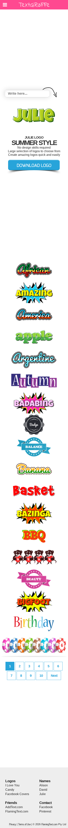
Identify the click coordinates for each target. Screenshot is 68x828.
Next (54, 676)
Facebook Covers (17, 794)
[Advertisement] (34, 50)
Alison (43, 785)
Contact (45, 803)
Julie (42, 794)
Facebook (46, 807)
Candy (9, 789)
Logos (10, 781)
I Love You (12, 785)
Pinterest (45, 811)
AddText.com (14, 807)
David (43, 789)
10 (41, 676)
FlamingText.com (16, 811)
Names (44, 781)
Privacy (12, 824)
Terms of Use (24, 824)
